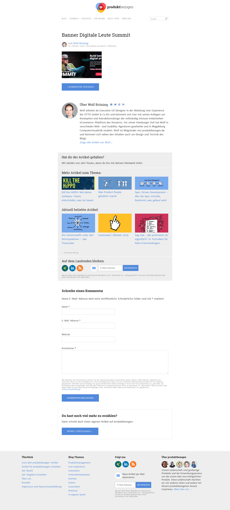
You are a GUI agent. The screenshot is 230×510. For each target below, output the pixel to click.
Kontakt (26, 482)
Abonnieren (130, 268)
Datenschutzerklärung (71, 389)
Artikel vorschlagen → (80, 431)
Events (71, 482)
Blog (64, 18)
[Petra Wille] (194, 467)
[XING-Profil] (119, 105)
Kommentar (69, 348)
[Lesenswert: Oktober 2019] (115, 223)
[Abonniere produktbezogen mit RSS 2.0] (80, 268)
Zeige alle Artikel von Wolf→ (96, 142)
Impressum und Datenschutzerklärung (41, 486)
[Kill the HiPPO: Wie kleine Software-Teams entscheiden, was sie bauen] (78, 183)
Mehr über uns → (183, 489)
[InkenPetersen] (172, 467)
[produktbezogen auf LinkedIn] (72, 268)
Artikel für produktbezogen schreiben (41, 466)
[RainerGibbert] (179, 467)
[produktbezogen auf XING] (65, 268)
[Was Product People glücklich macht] (115, 183)
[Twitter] (115, 105)
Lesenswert (74, 486)
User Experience (76, 466)
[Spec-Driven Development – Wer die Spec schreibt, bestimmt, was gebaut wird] (151, 183)
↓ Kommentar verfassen (80, 87)
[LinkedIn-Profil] (123, 105)
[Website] (111, 105)
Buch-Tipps (113, 18)
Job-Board (99, 18)
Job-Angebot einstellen (34, 474)
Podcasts (86, 18)
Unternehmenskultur (79, 474)
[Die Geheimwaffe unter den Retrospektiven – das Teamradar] (78, 223)
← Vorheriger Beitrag (70, 253)
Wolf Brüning (80, 43)
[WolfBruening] (187, 467)
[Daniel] (165, 467)
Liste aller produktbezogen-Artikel (40, 462)
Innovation (74, 470)
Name (66, 306)
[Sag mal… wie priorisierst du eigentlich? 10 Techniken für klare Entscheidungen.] (151, 223)
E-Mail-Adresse (71, 320)
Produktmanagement (79, 462)
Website (66, 334)
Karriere (72, 478)
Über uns (126, 18)
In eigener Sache (76, 494)
